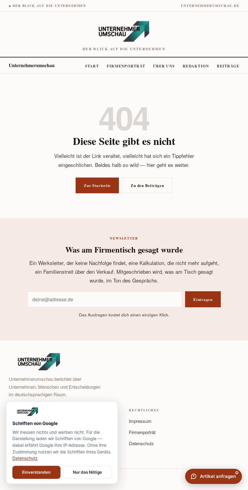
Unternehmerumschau (32, 65)
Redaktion (196, 66)
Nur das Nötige (87, 472)
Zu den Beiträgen (147, 185)
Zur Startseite (97, 185)
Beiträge (228, 66)
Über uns (164, 66)
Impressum (140, 421)
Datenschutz (141, 443)
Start (92, 66)
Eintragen (203, 299)
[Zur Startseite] (62, 411)
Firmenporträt (126, 66)
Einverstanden (36, 472)
